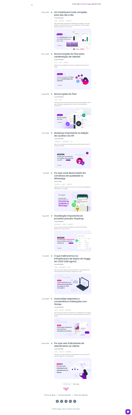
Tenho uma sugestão (81, 395)
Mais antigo (76, 384)
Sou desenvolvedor (64, 395)
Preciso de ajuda (49, 395)
